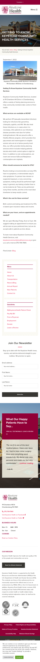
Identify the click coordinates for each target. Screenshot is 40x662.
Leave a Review (12, 328)
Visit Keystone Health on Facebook (13, 515)
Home (9, 272)
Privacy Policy (8, 625)
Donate (9, 324)
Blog (14, 251)
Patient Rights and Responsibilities (26, 625)
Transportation (12, 279)
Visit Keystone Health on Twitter (12, 518)
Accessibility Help (11, 634)
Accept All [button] (19, 657)
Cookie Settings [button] (8, 657)
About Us (10, 276)
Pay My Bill (11, 314)
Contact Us (11, 293)
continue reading (26, 463)
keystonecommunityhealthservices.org (17, 240)
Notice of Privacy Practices (10, 629)
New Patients (12, 290)
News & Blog (11, 283)
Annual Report (12, 286)
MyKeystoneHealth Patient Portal (19, 310)
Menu (33, 9)
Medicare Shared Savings (27, 634)
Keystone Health (14, 640)
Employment (11, 321)
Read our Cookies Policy (10, 538)
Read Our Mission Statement (13, 565)
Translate (19, 2)
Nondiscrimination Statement (29, 629)
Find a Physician (13, 317)
